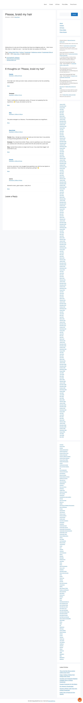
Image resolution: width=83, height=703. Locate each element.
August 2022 (62, 107)
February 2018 (62, 198)
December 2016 (63, 222)
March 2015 (62, 257)
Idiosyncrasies (62, 542)
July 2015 (61, 251)
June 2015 (62, 252)
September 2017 (63, 207)
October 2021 (62, 124)
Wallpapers (62, 654)
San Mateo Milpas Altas (64, 611)
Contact (51, 4)
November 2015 (63, 244)
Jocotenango (62, 544)
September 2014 (63, 268)
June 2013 (62, 293)
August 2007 (62, 411)
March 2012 (62, 318)
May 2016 (62, 234)
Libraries (61, 549)
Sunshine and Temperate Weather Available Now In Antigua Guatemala (68, 680)
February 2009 (63, 381)
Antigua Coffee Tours (64, 453)
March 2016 (62, 237)
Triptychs (61, 645)
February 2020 (63, 158)
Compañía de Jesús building (65, 497)
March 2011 (62, 339)
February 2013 (62, 300)
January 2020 (62, 160)
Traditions (62, 643)
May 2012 (62, 315)
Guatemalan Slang (63, 534)
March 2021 (62, 136)
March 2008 (62, 399)
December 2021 (63, 121)
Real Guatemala (63, 591)
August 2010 (62, 350)
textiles (61, 635)
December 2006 (63, 425)
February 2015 (62, 259)
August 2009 (62, 371)
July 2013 (61, 291)
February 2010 (62, 360)
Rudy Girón (12, 130)
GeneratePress (51, 701)
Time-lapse (62, 640)
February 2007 (62, 421)
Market (61, 554)
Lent (60, 547)
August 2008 (62, 391)
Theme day (62, 638)
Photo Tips (62, 578)
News (61, 564)
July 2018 (61, 190)
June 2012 (62, 313)
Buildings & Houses (63, 478)
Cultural (61, 498)
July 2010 (61, 352)
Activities (61, 444)
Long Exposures (63, 552)
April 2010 (62, 357)
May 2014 (62, 274)
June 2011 (62, 333)
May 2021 (62, 133)
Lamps (61, 546)
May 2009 (62, 376)
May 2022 (62, 112)
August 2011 (62, 330)
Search (74, 14)
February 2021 (62, 138)
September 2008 (63, 389)
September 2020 (63, 146)
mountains (62, 561)
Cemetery (62, 485)
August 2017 (62, 209)
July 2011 (61, 332)
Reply (8, 86)
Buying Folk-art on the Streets (13, 58)
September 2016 (63, 227)
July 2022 (62, 109)
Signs (61, 623)
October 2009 (62, 367)
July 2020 (62, 149)
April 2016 (62, 236)
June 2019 (62, 171)
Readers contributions (64, 589)
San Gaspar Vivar (63, 608)
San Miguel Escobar (64, 615)
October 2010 (62, 347)
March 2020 (62, 156)
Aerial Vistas (62, 446)
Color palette (62, 493)
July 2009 (62, 372)
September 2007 (63, 409)
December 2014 (63, 263)
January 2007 (62, 423)
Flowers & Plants (63, 515)
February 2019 (62, 178)
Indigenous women (36, 52)
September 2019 (63, 166)
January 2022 (62, 119)
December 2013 (63, 283)
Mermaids (62, 557)
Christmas (62, 488)
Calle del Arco (62, 480)
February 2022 (63, 117)
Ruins (61, 600)
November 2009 (63, 366)
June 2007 (62, 415)
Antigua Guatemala (63, 454)
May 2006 (62, 436)
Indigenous (17, 57)
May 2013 (62, 295)
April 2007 (62, 418)
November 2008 (63, 386)
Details (61, 503)
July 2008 (62, 393)
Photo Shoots (73, 4)
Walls (61, 655)
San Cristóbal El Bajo (64, 605)
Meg (10, 112)
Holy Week (62, 539)
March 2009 (62, 379)
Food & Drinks (62, 517)
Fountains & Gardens (64, 520)
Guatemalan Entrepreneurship (66, 530)
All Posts (57, 4)
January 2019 (62, 180)
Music (61, 562)
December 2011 (63, 323)
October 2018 (62, 185)
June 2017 (62, 212)
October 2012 (62, 306)
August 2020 (62, 148)
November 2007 (63, 406)
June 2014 (62, 273)
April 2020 (62, 154)
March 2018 (62, 197)
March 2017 (62, 217)
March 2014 (62, 278)
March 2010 (62, 359)
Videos (61, 649)
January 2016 (62, 241)
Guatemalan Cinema (64, 527)
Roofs (61, 598)
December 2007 (63, 404)
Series (61, 622)
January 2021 (62, 139)
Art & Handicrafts (10, 57)
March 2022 (62, 116)
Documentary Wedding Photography (67, 505)
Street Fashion (63, 630)
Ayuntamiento (62, 473)
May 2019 (62, 173)
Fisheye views (62, 513)
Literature (62, 551)
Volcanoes (62, 650)
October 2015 (62, 246)
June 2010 (62, 354)
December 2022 (63, 106)
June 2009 (62, 374)
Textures (61, 637)
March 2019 (62, 176)
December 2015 (63, 242)
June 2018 (62, 192)
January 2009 (62, 382)
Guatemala (27, 52)
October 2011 (62, 327)
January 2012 (62, 322)
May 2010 (62, 355)
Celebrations (62, 483)
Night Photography (63, 566)
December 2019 (63, 161)
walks (61, 652)
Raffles (61, 586)
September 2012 (63, 308)
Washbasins (62, 657)
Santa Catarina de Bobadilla (65, 618)
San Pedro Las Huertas (64, 616)
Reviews (61, 596)
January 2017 (62, 220)
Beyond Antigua (63, 475)
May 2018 (62, 193)
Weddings (62, 659)
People (61, 576)
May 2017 (61, 214)
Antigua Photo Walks (64, 459)
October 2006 (62, 428)
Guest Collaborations (64, 535)
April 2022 (62, 114)
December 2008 (63, 384)
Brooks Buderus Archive (64, 476)
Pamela (11, 74)
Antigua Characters (63, 451)
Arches (61, 463)
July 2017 (61, 210)
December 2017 (63, 202)
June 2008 (62, 394)
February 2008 (63, 401)
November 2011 (63, 325)
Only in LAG (62, 568)
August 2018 (62, 188)
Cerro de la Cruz (63, 486)
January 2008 (62, 403)
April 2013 (62, 296)
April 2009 (62, 377)
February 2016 (62, 239)
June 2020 (62, 151)
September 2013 (63, 288)
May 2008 (62, 396)
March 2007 (62, 420)
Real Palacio (62, 593)
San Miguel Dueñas (63, 613)
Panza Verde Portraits (64, 573)
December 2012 (63, 303)
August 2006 (62, 431)
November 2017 (63, 203)
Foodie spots (62, 519)
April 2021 (62, 134)
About (45, 4)
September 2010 (63, 349)
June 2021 (62, 131)
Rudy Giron (17, 54)
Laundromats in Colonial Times (70, 45)
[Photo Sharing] (21, 44)
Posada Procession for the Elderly (68, 684)
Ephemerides (62, 510)
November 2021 (63, 122)
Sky (60, 625)
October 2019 (62, 165)
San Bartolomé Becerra (64, 601)
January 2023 (62, 104)
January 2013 (62, 301)
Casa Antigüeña (63, 481)
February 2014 (62, 279)
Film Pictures (62, 512)
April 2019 (62, 175)
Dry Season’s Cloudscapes (66, 686)
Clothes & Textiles (63, 492)
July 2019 (61, 170)
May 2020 (62, 153)
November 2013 (63, 284)
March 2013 (62, 298)
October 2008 (62, 387)
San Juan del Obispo (64, 610)
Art (60, 468)
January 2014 (62, 281)
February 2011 (62, 340)
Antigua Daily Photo (13, 52)
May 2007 (62, 416)
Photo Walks (65, 4)
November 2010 (63, 345)
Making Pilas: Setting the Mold (69, 94)
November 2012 (63, 305)
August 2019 (62, 168)
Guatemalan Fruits (63, 532)
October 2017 (62, 205)
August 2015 (62, 249)
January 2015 (62, 261)
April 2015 (62, 256)
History (61, 537)
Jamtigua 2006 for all (11, 60)
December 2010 (63, 344)
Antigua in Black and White (65, 456)
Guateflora (62, 524)
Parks (61, 574)
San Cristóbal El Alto (64, 603)
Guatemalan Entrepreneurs (65, 529)
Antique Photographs (64, 461)
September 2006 (63, 430)
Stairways (62, 628)
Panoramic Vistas (63, 571)
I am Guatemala (63, 540)
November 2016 (63, 224)
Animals (61, 448)
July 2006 (62, 433)
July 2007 (62, 413)
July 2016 (61, 230)
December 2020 (63, 141)
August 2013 (62, 290)
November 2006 (63, 426)
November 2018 (63, 183)
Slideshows (62, 627)
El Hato (61, 508)
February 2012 (62, 320)
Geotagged (62, 522)
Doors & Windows (63, 507)
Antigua (22, 52)
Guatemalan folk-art (47, 52)
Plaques (61, 579)
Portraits (61, 581)
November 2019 (63, 163)
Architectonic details (64, 465)
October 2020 (62, 144)
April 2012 (62, 317)
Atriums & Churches (64, 471)
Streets (61, 633)
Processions (62, 584)
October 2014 (62, 266)
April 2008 (62, 398)
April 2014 (62, 276)
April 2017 (62, 215)
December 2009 (63, 364)
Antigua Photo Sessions (64, 458)
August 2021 (62, 127)
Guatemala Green (63, 525)
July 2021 (61, 129)
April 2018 (62, 195)
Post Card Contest (63, 583)
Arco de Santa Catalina (64, 466)
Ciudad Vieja (62, 490)
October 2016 (62, 225)
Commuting (62, 495)
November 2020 (63, 143)
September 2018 (63, 187)
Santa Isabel (62, 620)
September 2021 (63, 126)
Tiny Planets (62, 642)
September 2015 (63, 247)
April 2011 (62, 337)
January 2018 (62, 200)
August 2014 (62, 269)
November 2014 (63, 264)
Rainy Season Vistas (64, 588)
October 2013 (62, 286)
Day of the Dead (63, 500)
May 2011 (61, 335)
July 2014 (61, 271)
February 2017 (62, 219)
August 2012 (62, 310)
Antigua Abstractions (64, 449)
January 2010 (62, 362)
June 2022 (62, 111)
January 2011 (62, 342)
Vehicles (61, 647)
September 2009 (63, 369)
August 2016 (62, 229)
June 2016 (62, 232)
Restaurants (62, 595)
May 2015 (62, 254)
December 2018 (63, 181)
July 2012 (61, 312)
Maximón (61, 556)
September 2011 (63, 328)
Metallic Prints (62, 559)
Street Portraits (63, 632)
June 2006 (62, 435)
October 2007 (62, 408)
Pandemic (62, 569)
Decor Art (62, 502)
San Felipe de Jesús (64, 606)
